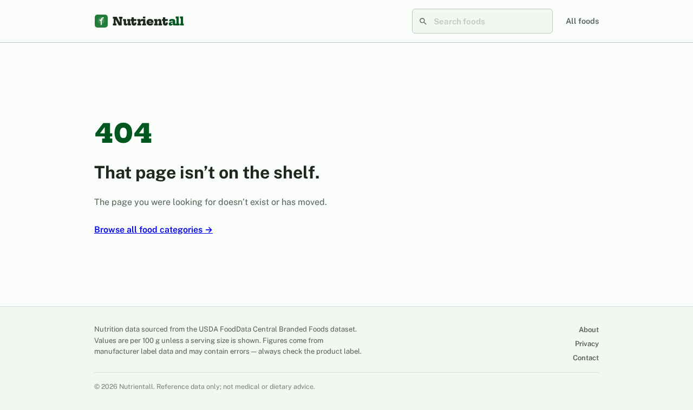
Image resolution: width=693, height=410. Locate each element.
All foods (582, 20)
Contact (586, 358)
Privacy (587, 344)
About (589, 330)
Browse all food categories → (153, 229)
